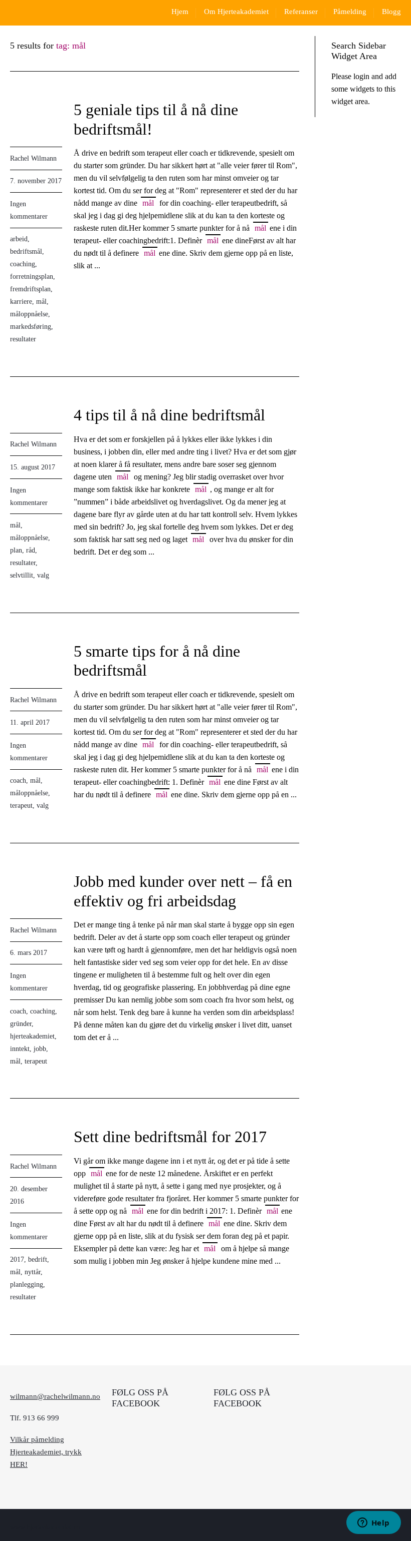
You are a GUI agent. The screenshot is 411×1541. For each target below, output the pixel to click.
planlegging (26, 1284)
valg (43, 575)
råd (30, 550)
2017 (17, 1259)
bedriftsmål (26, 251)
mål (41, 301)
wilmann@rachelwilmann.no (55, 1396)
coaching (22, 264)
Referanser (301, 12)
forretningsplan (31, 276)
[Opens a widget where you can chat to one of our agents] (373, 1523)
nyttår (33, 1272)
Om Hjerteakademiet (236, 12)
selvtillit (21, 575)
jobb (40, 1049)
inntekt (20, 1049)
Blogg (391, 12)
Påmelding (349, 12)
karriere (21, 301)
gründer (21, 1024)
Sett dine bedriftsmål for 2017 (170, 1137)
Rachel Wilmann (33, 158)
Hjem (179, 12)
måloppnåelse (29, 314)
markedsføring (30, 326)
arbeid (19, 239)
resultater (23, 339)
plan (16, 550)
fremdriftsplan (30, 289)
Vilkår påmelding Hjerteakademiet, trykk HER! (46, 1451)
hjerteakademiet (32, 1036)
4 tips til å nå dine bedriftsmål (169, 415)
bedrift (37, 1259)
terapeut (21, 805)
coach (18, 780)
